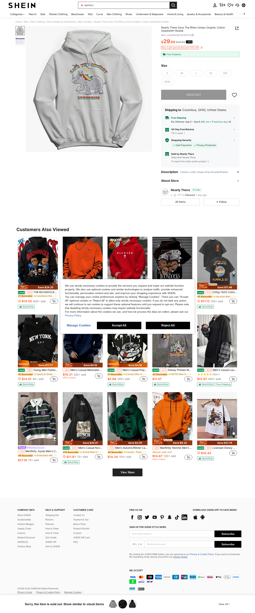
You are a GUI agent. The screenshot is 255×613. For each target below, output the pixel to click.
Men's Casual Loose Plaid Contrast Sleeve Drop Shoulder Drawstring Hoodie (217, 370)
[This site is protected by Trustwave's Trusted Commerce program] (132, 588)
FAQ (75, 542)
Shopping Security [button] (181, 140)
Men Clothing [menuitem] (114, 14)
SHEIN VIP (50, 542)
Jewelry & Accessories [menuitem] (199, 14)
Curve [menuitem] (99, 14)
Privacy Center (24, 592)
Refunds (49, 524)
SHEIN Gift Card (81, 537)
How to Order (52, 528)
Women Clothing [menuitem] (58, 14)
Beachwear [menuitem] (77, 14)
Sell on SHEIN (52, 546)
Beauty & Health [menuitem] (224, 14)
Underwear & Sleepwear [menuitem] (150, 14)
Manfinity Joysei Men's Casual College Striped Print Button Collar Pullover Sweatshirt (38, 451)
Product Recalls (81, 528)
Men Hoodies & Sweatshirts (61, 21)
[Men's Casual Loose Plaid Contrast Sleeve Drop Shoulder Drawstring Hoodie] (217, 341)
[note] (38, 287)
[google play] (202, 519)
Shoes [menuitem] (128, 14)
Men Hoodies (85, 21)
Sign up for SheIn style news (147, 527)
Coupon (77, 533)
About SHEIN (24, 515)
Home (18, 21)
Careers (21, 533)
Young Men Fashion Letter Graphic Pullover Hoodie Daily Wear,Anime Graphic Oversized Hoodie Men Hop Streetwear (38, 370)
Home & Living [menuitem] (175, 14)
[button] (237, 5)
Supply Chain (24, 528)
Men (26, 21)
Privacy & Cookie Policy (202, 554)
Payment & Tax (80, 519)
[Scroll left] (239, 14)
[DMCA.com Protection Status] (141, 588)
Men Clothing (38, 21)
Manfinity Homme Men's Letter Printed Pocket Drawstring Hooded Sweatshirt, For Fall (172, 447)
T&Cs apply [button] (177, 133)
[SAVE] (234, 95)
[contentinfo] (185, 579)
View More (128, 472)
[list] (159, 517)
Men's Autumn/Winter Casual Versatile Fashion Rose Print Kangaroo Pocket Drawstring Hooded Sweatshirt (127, 447)
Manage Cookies (73, 592)
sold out (193, 94)
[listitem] (37, 272)
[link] (222, 5)
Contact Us (79, 515)
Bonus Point (79, 524)
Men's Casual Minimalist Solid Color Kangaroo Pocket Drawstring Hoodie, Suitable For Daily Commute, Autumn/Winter (83, 370)
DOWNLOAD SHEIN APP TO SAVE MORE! (215, 510)
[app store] (195, 519)
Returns (49, 519)
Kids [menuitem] (90, 14)
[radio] (167, 73)
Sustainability (24, 519)
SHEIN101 (22, 542)
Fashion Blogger (25, 524)
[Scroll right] (244, 14)
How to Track (52, 533)
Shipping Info (52, 515)
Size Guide (51, 537)
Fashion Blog (24, 546)
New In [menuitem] (33, 14)
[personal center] (215, 5)
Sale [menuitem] (42, 14)
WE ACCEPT (136, 570)
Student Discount (26, 537)
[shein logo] (21, 5)
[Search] (173, 5)
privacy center (180, 557)
